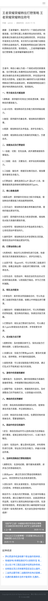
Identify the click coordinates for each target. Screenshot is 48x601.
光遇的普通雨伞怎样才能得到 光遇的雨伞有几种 (23, 577)
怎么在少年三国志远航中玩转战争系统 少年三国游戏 (23, 564)
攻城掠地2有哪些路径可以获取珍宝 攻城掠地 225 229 (23, 560)
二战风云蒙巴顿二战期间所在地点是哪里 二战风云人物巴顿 (23, 573)
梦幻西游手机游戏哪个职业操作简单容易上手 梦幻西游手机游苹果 (23, 556)
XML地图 (26, 597)
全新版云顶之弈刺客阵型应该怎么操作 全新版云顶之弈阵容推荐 (23, 568)
